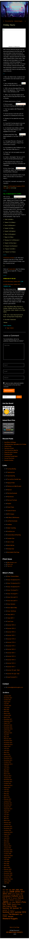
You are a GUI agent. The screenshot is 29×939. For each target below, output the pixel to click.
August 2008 (7, 881)
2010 (17, 891)
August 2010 (7, 834)
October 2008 (7, 877)
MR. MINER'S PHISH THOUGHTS (14, 9)
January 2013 (7, 777)
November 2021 (8, 697)
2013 (9, 894)
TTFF (5, 916)
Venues (10, 916)
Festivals (20, 898)
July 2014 (6, 748)
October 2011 (7, 807)
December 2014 (8, 740)
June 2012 (6, 791)
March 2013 (7, 773)
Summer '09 (7, 908)
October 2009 (7, 853)
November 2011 (8, 805)
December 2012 (8, 779)
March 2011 (7, 820)
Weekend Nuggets (10, 918)
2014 (13, 894)
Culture (12, 328)
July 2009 (6, 859)
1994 (4, 889)
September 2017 (8, 721)
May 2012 (6, 793)
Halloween (6, 900)
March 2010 (7, 844)
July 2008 (6, 882)
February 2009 (7, 869)
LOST (10, 902)
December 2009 (8, 849)
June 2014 (6, 750)
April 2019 (6, 711)
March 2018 (7, 717)
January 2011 (7, 824)
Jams (5, 902)
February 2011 (7, 822)
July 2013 (6, 766)
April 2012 (6, 795)
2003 (7, 892)
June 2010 (6, 838)
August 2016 (7, 731)
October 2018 (7, 715)
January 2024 (7, 695)
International (18, 900)
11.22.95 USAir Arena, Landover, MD (11, 281)
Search (18, 396)
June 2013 (6, 768)
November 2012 (8, 781)
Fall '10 (5, 898)
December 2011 (8, 803)
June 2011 (6, 814)
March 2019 (7, 713)
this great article (11, 269)
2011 (23, 892)
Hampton (11, 900)
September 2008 (8, 879)
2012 (5, 894)
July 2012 (6, 789)
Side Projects (7, 906)
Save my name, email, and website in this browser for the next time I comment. (13, 384)
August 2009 (7, 857)
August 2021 (7, 701)
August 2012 (7, 787)
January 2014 (7, 756)
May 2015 (6, 736)
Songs (14, 906)
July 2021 (6, 703)
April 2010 (6, 842)
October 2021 (7, 699)
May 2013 (6, 770)
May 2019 (6, 709)
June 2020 (6, 707)
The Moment (13, 914)
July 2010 (6, 836)
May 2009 (6, 863)
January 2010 (7, 847)
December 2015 (8, 732)
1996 (10, 889)
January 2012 (7, 801)
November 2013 (8, 760)
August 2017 (7, 723)
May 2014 (6, 752)
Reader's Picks (16, 904)
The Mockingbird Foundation (14, 186)
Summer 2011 (8, 912)
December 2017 (8, 719)
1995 (7, 889)
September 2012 (8, 785)
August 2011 (7, 810)
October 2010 (7, 830)
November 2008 (8, 875)
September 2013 (8, 764)
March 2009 (7, 867)
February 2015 (7, 738)
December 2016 (8, 725)
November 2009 (8, 851)
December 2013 (8, 758)
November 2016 (8, 727)
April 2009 (6, 865)
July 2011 (6, 812)
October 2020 (7, 705)
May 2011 (6, 816)
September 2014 (8, 744)
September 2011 (8, 808)
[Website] (13, 378)
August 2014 (7, 746)
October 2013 (7, 762)
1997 (13, 889)
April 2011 (6, 818)
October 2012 (7, 783)
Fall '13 (10, 898)
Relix (9, 188)
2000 (4, 892)
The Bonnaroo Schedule (8, 257)
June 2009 (6, 861)
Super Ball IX (5, 914)
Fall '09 (21, 896)
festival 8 (15, 898)
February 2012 (7, 799)
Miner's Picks (21, 902)
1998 (17, 889)
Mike (13, 902)
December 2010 (8, 826)
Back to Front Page (14, 927)
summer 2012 (20, 912)
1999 (21, 889)
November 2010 (8, 828)
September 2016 (8, 729)
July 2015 (6, 734)
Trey (20, 914)
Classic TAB (19, 894)
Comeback (7, 896)
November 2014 (8, 742)
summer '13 (6, 910)
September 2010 (8, 832)
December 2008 (8, 873)
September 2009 (8, 855)
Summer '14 (12, 910)
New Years (7, 904)
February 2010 (7, 846)
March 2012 (7, 797)
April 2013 (6, 771)
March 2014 (7, 754)
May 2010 (6, 840)
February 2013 (7, 775)
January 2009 (7, 871)
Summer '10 (17, 908)
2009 (11, 891)
